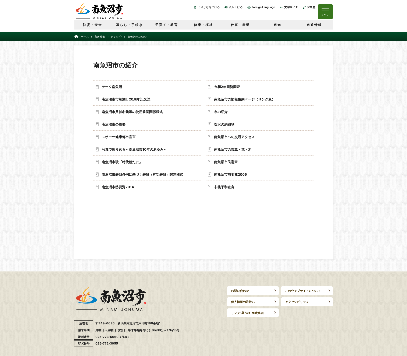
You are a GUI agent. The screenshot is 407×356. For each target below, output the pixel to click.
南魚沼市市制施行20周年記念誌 (126, 99)
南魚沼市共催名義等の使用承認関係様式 (132, 112)
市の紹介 (116, 36)
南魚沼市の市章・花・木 (232, 149)
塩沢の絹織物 (224, 124)
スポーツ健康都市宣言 (119, 137)
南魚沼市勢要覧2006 (230, 174)
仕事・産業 (240, 25)
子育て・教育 (166, 25)
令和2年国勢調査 (227, 87)
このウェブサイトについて (303, 290)
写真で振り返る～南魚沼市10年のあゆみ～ (134, 149)
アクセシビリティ (297, 302)
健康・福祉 (203, 25)
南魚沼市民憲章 (226, 162)
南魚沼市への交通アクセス (234, 137)
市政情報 (314, 25)
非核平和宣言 (224, 187)
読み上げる (236, 7)
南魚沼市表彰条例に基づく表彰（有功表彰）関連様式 (142, 174)
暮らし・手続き (129, 25)
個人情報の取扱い (243, 302)
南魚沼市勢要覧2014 (118, 187)
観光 (277, 25)
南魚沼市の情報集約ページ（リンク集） (244, 99)
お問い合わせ (240, 290)
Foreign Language (263, 7)
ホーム (85, 36)
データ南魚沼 (112, 87)
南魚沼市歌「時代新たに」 (122, 162)
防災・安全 (92, 25)
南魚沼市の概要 (113, 124)
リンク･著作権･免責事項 (247, 313)
